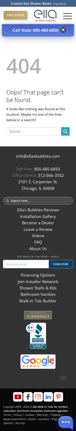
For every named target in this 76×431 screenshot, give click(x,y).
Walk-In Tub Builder (38, 301)
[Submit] (65, 131)
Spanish (7, 423)
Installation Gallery (38, 216)
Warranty (42, 415)
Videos (38, 235)
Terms (7, 415)
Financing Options (38, 275)
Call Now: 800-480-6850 (35, 30)
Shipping (55, 415)
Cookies (29, 415)
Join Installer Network (38, 281)
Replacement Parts (14, 419)
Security (20, 423)
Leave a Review (38, 229)
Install (31, 419)
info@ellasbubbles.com (38, 156)
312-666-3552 (51, 175)
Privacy (18, 415)
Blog (54, 419)
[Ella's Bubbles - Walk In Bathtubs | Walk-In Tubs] (45, 16)
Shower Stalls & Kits (38, 288)
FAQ (38, 242)
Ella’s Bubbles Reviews (38, 210)
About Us (38, 248)
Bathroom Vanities (38, 294)
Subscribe (61, 264)
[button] (67, 15)
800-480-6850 (47, 169)
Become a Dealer (38, 223)
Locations (43, 419)
